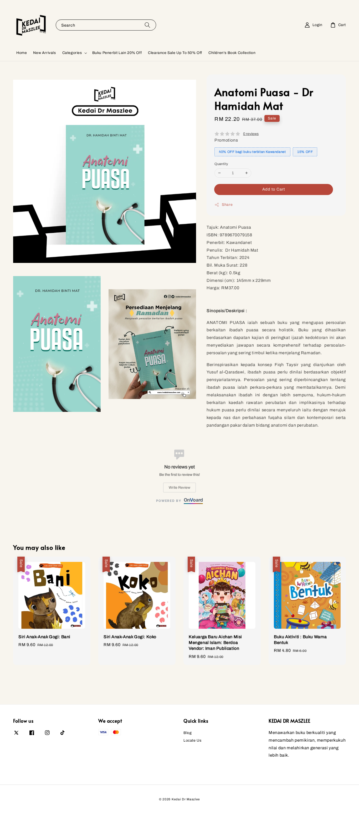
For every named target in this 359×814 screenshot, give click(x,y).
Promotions (226, 140)
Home (21, 53)
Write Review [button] (179, 488)
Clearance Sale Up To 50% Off (175, 53)
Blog (187, 733)
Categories (72, 53)
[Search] (147, 25)
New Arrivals (44, 53)
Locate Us (192, 740)
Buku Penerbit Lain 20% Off (117, 53)
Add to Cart (273, 189)
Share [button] (227, 205)
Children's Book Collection (232, 53)
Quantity (221, 164)
